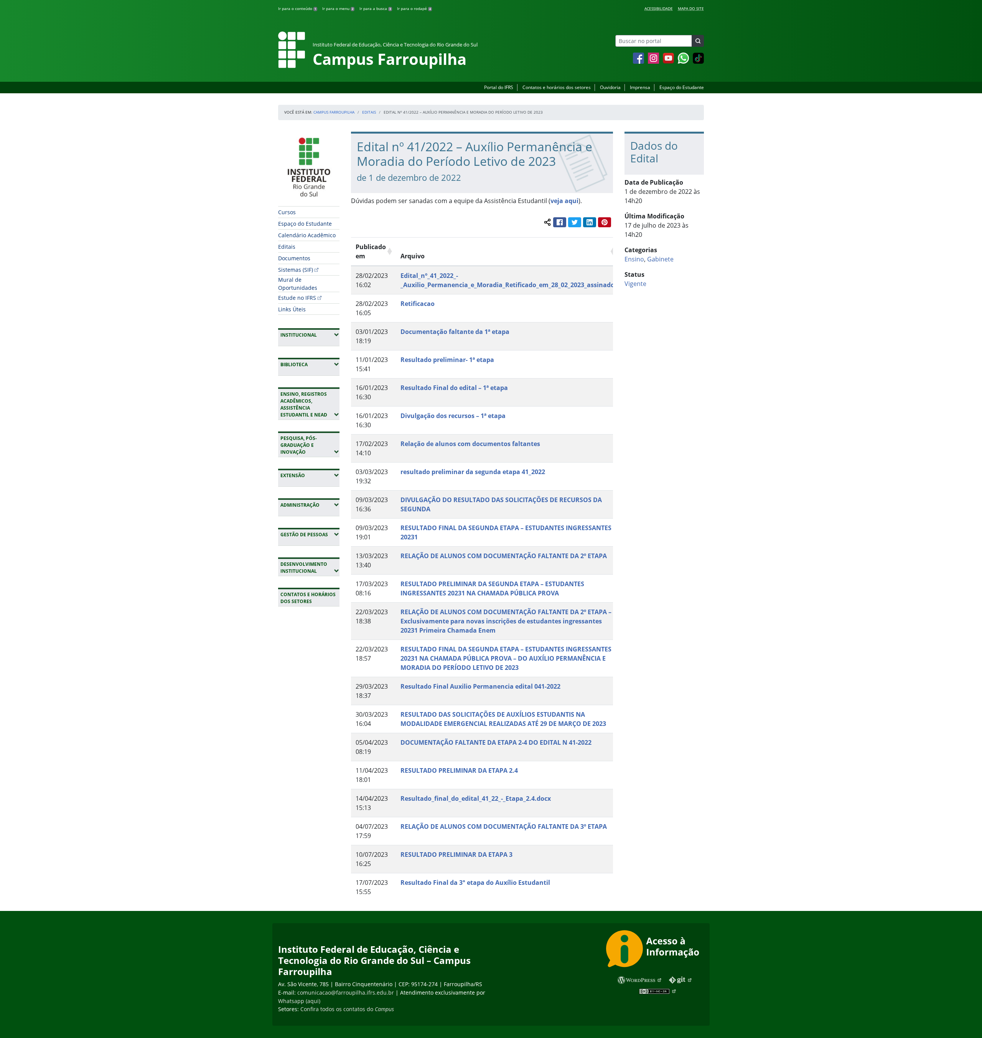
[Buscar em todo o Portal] (698, 41)
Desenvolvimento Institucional (309, 567)
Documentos (294, 258)
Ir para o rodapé (414, 8)
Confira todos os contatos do (347, 1009)
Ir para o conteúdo (297, 8)
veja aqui (564, 201)
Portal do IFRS (498, 87)
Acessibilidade (658, 8)
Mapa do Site (691, 8)
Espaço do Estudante (681, 87)
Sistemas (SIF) (295, 269)
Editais (369, 112)
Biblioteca (309, 364)
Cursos (287, 212)
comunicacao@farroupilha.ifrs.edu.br (345, 992)
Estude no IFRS (297, 297)
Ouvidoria (610, 87)
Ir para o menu (337, 8)
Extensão (309, 475)
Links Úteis (292, 309)
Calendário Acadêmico (307, 235)
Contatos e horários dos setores (556, 87)
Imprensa (640, 87)
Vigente (635, 283)
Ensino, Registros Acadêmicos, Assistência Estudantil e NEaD (309, 404)
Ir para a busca (375, 8)
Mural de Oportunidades (297, 283)
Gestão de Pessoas (309, 534)
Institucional (309, 334)
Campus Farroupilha (333, 112)
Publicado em (371, 251)
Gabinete (660, 259)
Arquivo (412, 256)
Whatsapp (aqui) (299, 1001)
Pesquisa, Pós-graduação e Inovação (309, 445)
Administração (309, 504)
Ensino (634, 259)
